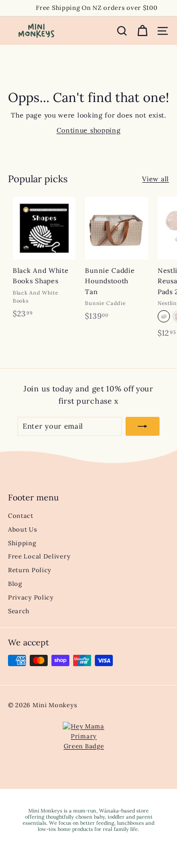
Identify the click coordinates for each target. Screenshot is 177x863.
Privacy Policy (31, 597)
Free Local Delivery (39, 556)
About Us (22, 529)
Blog (15, 584)
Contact (21, 516)
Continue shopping (89, 130)
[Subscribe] (143, 426)
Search (19, 611)
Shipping (22, 543)
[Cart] (142, 31)
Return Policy (29, 570)
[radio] (164, 316)
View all (155, 179)
